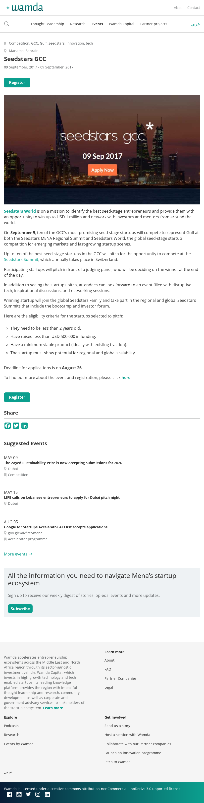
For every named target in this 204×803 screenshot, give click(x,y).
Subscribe (20, 609)
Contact (193, 7)
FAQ (107, 669)
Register (17, 82)
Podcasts (11, 725)
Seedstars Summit (21, 259)
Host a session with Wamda (127, 734)
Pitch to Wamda (117, 761)
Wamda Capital (121, 23)
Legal (108, 687)
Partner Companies (120, 678)
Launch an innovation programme (132, 752)
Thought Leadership (47, 23)
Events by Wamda (19, 743)
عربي (195, 24)
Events (97, 23)
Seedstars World (20, 211)
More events (15, 554)
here (125, 377)
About (179, 7)
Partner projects (153, 23)
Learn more (53, 707)
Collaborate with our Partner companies (137, 743)
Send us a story (117, 725)
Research (78, 23)
